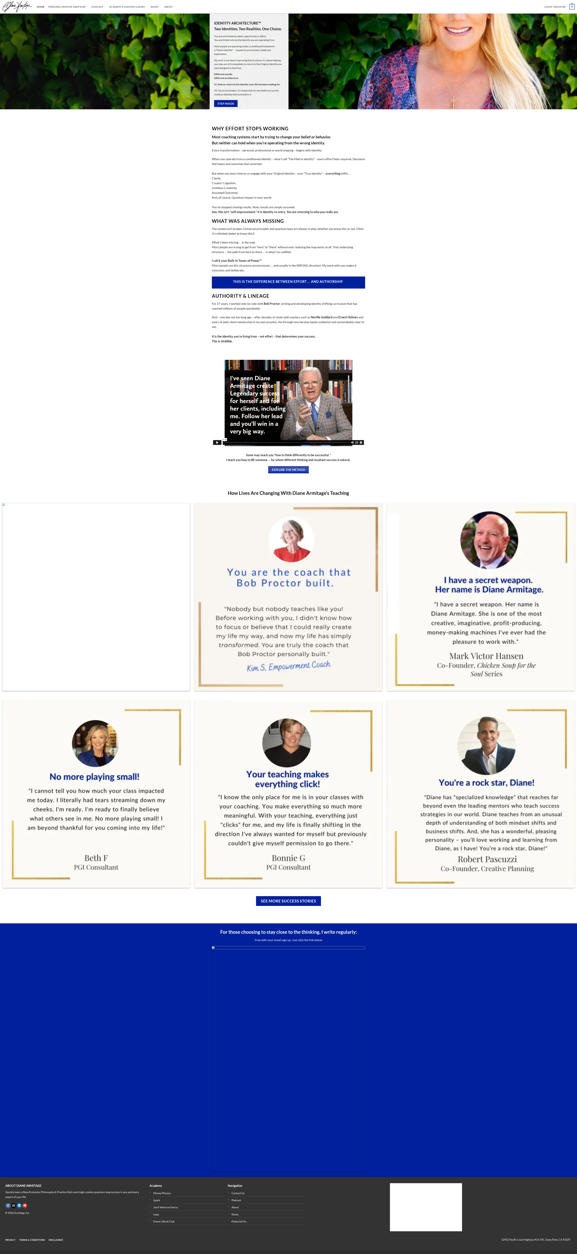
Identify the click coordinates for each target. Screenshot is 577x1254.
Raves (154, 6)
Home (40, 6)
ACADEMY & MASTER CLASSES (127, 6)
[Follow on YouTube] (24, 1205)
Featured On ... (240, 1221)
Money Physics (162, 1193)
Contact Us (238, 1193)
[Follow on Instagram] (8, 1205)
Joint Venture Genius (165, 1207)
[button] (555, 6)
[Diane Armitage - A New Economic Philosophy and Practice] (17, 6)
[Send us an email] (13, 1205)
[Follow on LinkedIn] (19, 1205)
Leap (156, 1214)
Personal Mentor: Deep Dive (66, 6)
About (168, 6)
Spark (156, 1200)
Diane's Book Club (164, 1221)
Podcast (97, 6)
